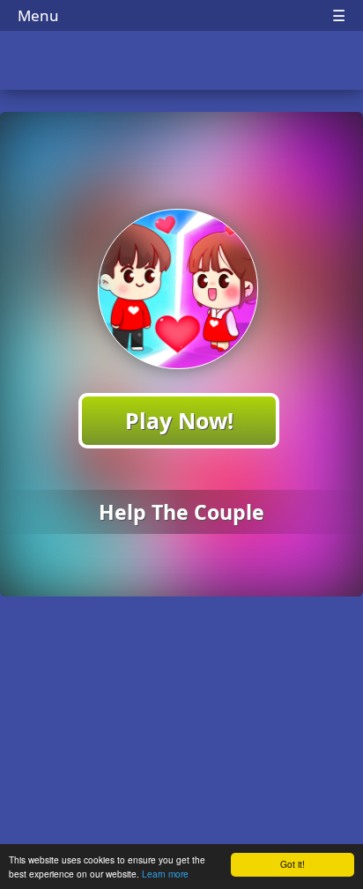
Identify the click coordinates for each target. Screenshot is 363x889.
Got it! (292, 863)
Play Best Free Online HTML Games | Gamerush (182, 62)
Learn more (165, 873)
